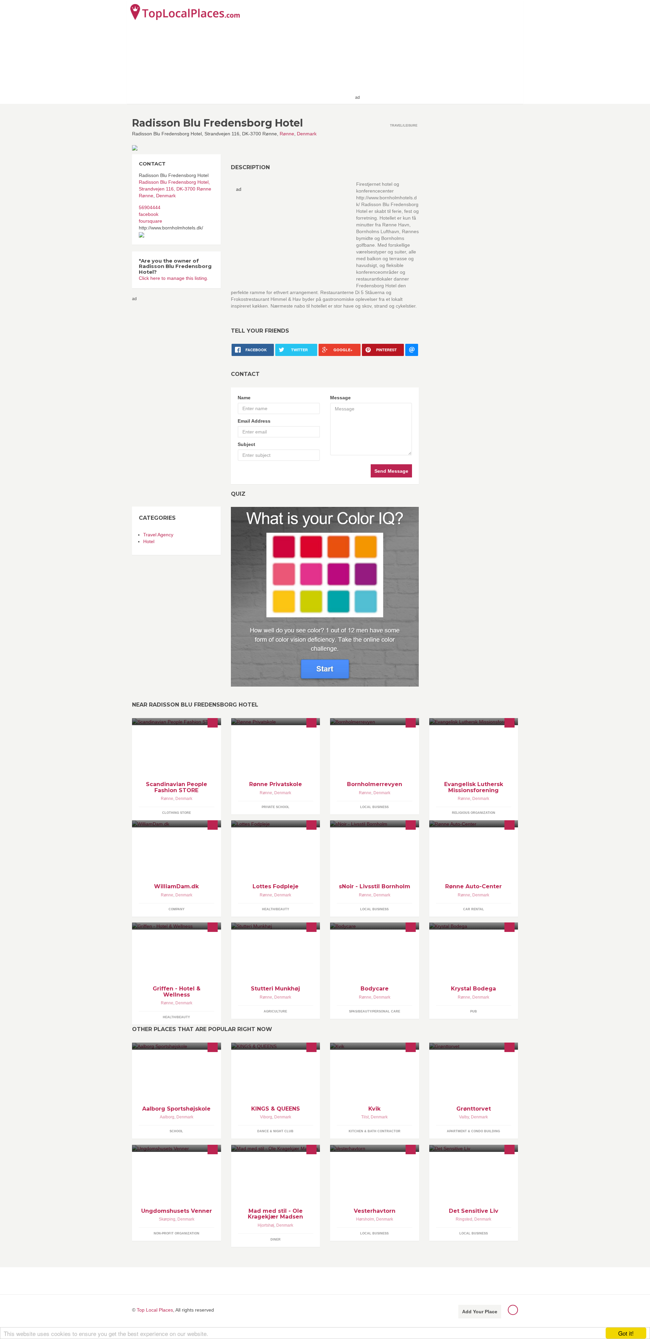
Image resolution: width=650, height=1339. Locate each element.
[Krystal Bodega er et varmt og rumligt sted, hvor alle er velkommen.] (473, 926)
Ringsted (464, 1219)
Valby (464, 1117)
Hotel (148, 541)
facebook (148, 214)
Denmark (307, 133)
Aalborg (167, 1117)
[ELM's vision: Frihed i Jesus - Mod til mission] (473, 721)
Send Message (391, 471)
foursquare (150, 221)
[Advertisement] (440, 51)
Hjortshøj (266, 1225)
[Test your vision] (325, 596)
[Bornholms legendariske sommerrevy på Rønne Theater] (374, 721)
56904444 (149, 207)
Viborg (266, 1117)
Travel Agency (158, 534)
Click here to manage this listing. (173, 278)
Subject (246, 444)
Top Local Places (155, 1310)
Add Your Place (479, 1311)
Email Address (254, 421)
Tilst (365, 1117)
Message (340, 397)
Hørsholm (365, 1219)
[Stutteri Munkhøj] (275, 926)
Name (244, 397)
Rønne (287, 133)
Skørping (167, 1219)
